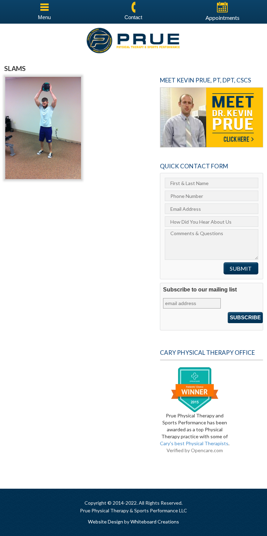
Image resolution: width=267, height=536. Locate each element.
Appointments (222, 17)
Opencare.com (207, 450)
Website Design (105, 522)
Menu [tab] (44, 17)
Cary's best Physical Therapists (194, 443)
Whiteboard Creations (154, 522)
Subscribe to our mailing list (200, 290)
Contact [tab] (133, 17)
